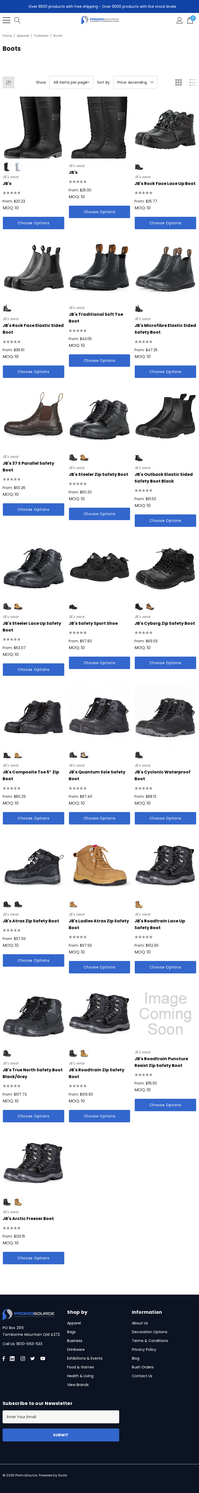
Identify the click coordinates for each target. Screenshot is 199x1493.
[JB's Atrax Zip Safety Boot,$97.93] (34, 865)
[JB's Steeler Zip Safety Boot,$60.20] (100, 418)
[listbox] (135, 82)
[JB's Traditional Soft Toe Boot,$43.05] (100, 270)
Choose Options (33, 223)
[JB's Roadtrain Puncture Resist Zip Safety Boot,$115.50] (165, 1014)
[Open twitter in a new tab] (33, 1358)
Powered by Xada (53, 1475)
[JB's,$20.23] (34, 128)
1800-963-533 (29, 1343)
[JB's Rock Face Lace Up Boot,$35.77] (165, 128)
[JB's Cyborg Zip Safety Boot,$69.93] (165, 567)
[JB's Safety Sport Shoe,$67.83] (100, 567)
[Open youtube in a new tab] (43, 1358)
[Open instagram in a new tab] (23, 1358)
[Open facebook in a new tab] (3, 1358)
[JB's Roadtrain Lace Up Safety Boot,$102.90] (165, 865)
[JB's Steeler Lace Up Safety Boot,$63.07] (34, 567)
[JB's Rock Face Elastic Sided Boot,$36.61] (34, 270)
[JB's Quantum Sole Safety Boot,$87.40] (100, 716)
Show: (41, 82)
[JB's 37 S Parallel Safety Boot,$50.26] (34, 418)
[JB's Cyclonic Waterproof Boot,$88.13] (165, 716)
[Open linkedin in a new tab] (13, 1358)
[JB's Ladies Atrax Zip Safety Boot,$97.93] (100, 865)
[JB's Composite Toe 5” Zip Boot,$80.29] (34, 716)
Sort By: (103, 82)
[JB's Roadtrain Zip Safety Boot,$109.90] (100, 1014)
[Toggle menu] (6, 20)
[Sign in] (179, 20)
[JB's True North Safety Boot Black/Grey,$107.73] (34, 1014)
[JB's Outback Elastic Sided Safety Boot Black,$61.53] (165, 418)
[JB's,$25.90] (100, 128)
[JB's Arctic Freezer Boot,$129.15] (34, 1163)
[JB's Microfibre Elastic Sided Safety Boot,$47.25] (165, 270)
